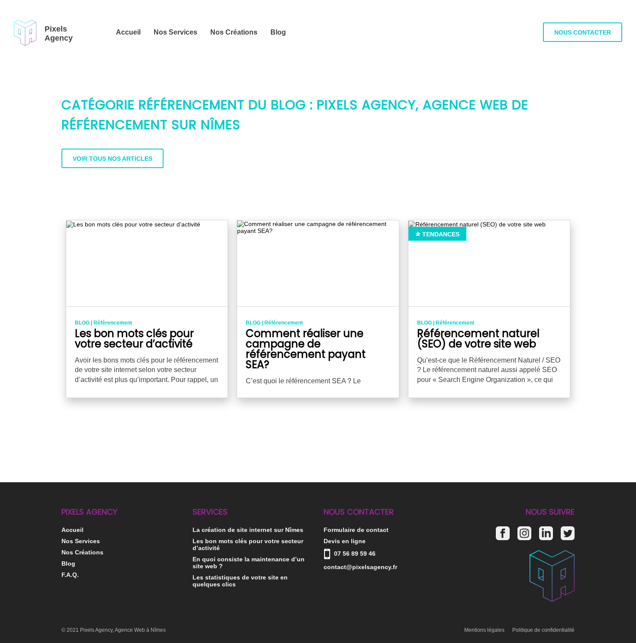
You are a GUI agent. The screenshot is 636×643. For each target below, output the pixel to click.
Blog (278, 32)
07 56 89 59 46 (354, 553)
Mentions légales (484, 630)
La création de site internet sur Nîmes (248, 529)
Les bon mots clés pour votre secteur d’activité (248, 544)
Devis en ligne (345, 541)
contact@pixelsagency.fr (360, 566)
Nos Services (175, 32)
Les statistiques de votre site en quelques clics (240, 581)
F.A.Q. (70, 574)
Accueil (128, 32)
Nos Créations (233, 32)
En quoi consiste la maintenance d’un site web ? (249, 563)
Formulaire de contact (356, 529)
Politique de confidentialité (543, 630)
